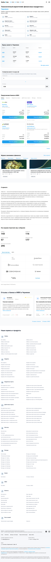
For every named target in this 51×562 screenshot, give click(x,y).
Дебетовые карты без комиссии (8, 414)
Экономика (10, 158)
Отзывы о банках (36, 321)
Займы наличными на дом (6, 345)
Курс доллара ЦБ (4, 498)
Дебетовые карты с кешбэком (7, 418)
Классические (4, 389)
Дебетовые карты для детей (32, 410)
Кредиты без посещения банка (7, 376)
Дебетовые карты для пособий (33, 420)
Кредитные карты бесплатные (7, 391)
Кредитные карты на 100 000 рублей (34, 399)
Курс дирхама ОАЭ (30, 508)
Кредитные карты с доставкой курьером (35, 389)
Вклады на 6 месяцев (5, 468)
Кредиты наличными (5, 364)
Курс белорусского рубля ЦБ (32, 502)
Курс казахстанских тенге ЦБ (32, 498)
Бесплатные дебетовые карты (7, 412)
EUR (15, 2)
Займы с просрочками (31, 349)
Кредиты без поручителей (6, 374)
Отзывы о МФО (46, 321)
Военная (3, 433)
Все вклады (3, 454)
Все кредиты (4, 362)
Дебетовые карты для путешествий (34, 422)
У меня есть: (4, 75)
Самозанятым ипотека (31, 445)
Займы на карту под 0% (31, 351)
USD (10, 2)
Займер (4, 126)
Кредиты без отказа (5, 366)
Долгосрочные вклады (31, 458)
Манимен (4, 104)
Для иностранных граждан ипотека (34, 437)
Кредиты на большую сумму (32, 366)
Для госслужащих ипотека (32, 435)
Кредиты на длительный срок (32, 376)
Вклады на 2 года (30, 464)
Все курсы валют (45, 65)
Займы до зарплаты (5, 351)
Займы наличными (5, 341)
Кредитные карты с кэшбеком (7, 387)
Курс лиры (28, 496)
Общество (18, 158)
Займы (48, 148)
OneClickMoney (30, 126)
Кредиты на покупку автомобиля (8, 370)
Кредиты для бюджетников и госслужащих (35, 370)
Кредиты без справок (31, 362)
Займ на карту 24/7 (31, 128)
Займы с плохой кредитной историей (9, 353)
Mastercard (28, 393)
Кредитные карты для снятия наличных (35, 387)
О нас (2, 534)
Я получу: (4, 83)
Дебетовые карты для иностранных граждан (36, 412)
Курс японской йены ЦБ (31, 510)
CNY (20, 2)
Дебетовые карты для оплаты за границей (35, 414)
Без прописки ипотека (6, 445)
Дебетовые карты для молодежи (8, 410)
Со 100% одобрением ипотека (7, 435)
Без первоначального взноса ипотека (9, 441)
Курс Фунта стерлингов (6, 508)
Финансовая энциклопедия (7, 521)
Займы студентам (30, 353)
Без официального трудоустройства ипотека (11, 439)
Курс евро (3, 504)
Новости (3, 158)
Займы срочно (29, 339)
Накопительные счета (31, 468)
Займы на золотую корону (32, 341)
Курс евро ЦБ (4, 502)
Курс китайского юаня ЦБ (6, 510)
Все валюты (3, 494)
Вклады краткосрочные (31, 462)
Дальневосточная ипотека (32, 431)
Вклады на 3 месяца (5, 462)
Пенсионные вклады (5, 455)
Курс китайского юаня (6, 512)
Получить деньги (13, 117)
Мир (27, 395)
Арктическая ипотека (5, 437)
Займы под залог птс (5, 347)
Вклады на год (29, 466)
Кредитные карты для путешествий (34, 385)
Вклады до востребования (32, 455)
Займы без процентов (31, 347)
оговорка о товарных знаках (29, 551)
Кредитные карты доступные (32, 391)
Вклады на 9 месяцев (31, 454)
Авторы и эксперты (14, 534)
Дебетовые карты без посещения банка (9, 416)
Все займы (3, 339)
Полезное (25, 158)
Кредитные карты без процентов (8, 395)
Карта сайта (31, 534)
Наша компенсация (23, 534)
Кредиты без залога (30, 364)
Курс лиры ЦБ (29, 494)
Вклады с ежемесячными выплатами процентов (36, 460)
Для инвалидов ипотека (31, 439)
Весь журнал (47, 155)
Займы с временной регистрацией (33, 343)
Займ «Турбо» (5, 106)
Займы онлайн (4, 343)
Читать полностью (7, 310)
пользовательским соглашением (34, 548)
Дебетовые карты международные (34, 408)
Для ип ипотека (29, 441)
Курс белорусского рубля (31, 504)
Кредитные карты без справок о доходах (10, 397)
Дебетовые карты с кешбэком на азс (9, 420)
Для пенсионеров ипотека (32, 433)
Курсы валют (34, 158)
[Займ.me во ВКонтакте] (49, 531)
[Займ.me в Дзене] (46, 531)
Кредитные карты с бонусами (7, 399)
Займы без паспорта (30, 345)
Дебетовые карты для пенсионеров (34, 416)
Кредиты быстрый (30, 368)
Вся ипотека (3, 431)
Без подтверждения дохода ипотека (9, 443)
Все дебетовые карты (5, 408)
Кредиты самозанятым (31, 374)
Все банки (38, 278)
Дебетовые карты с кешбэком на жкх (9, 422)
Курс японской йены (30, 512)
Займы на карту (4, 349)
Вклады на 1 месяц (5, 458)
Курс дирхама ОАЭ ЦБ (31, 506)
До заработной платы (32, 106)
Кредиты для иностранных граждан (34, 372)
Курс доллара (4, 500)
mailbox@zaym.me (5, 539)
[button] (46, 2)
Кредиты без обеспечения (6, 372)
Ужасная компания (8, 302)
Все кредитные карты (5, 385)
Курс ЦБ (40, 47)
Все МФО (3, 485)
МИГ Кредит (30, 104)
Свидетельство (4, 552)
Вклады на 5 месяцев (5, 466)
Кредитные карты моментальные (33, 397)
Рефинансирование (5, 368)
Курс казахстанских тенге (32, 500)
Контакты (7, 534)
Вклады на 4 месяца (5, 464)
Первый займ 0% (5, 128)
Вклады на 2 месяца (5, 460)
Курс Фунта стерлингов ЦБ (7, 506)
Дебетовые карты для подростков (33, 418)
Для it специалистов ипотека (32, 443)
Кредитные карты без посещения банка (9, 393)
